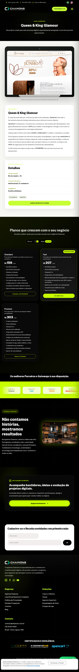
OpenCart (23, 197)
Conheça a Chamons (10, 411)
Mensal (30, 241)
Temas (44, 597)
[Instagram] (6, 580)
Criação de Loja (48, 606)
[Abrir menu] (72, 9)
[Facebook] (10, 580)
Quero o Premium (20, 356)
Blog (6, 609)
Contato (8, 606)
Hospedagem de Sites (50, 603)
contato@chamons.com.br (14, 623)
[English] (71, 2)
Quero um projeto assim (39, 203)
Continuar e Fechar (57, 663)
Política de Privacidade (13, 600)
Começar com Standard (20, 294)
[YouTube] (18, 580)
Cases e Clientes (48, 594)
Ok (67, 542)
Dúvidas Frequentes (12, 603)
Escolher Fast (58, 296)
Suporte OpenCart (49, 600)
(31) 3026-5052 (26, 2)
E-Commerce (13, 197)
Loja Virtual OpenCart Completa (17, 597)
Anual (46, 241)
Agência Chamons (11, 594)
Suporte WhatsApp (40, 2)
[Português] (67, 2)
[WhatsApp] (14, 580)
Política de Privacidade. (33, 666)
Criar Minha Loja (59, 9)
